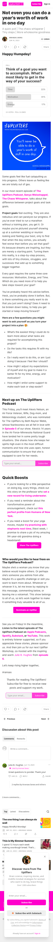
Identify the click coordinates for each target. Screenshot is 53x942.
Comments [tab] (9, 738)
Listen (47, 39)
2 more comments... (11, 797)
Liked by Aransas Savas (20, 768)
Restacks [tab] (21, 738)
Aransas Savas (15, 38)
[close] (45, 856)
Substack (17, 635)
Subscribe (36, 4)
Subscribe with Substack (28, 913)
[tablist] (14, 739)
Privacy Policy (35, 925)
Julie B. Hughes (23, 655)
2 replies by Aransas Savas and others (29, 784)
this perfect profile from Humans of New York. (28, 512)
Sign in (47, 4)
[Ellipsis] (49, 764)
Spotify (6, 635)
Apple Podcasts (36, 631)
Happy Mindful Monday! (14, 826)
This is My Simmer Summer (18, 840)
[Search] (48, 811)
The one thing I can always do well (19, 821)
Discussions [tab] (24, 811)
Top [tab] (5, 811)
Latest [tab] (13, 811)
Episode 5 (11, 428)
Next (43, 719)
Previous (11, 719)
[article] (26, 827)
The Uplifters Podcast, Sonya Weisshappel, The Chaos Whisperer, (25, 195)
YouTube (32, 635)
